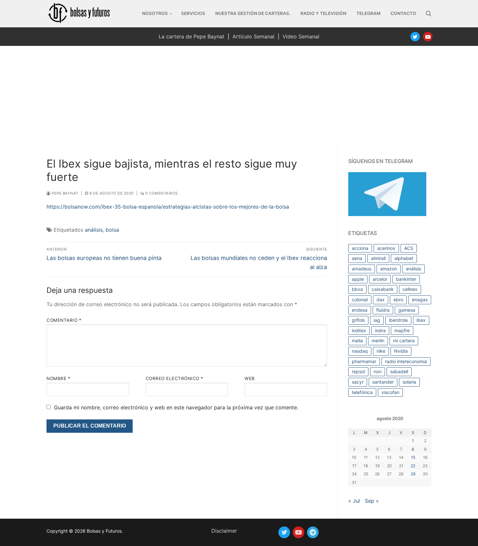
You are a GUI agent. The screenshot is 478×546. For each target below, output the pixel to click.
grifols (358, 320)
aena (357, 258)
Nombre (58, 378)
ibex (421, 320)
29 (413, 473)
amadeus (361, 268)
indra (380, 330)
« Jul (354, 501)
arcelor (380, 279)
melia (357, 340)
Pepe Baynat (64, 193)
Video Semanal (301, 36)
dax (381, 299)
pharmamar (364, 361)
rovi (377, 371)
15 (413, 457)
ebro (398, 299)
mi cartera (404, 340)
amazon (388, 268)
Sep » (372, 501)
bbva (357, 289)
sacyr (358, 382)
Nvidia (401, 351)
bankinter (406, 279)
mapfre (402, 330)
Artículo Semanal (253, 36)
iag (377, 320)
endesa (359, 310)
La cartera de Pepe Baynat (191, 36)
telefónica (362, 392)
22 (413, 465)
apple (358, 279)
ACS (408, 248)
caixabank (383, 289)
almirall (378, 258)
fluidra (383, 310)
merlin (378, 340)
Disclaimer (224, 530)
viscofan (390, 392)
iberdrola (398, 320)
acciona (360, 248)
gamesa (406, 310)
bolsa (112, 229)
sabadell (399, 371)
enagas (420, 299)
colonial (360, 299)
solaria (409, 382)
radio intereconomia (406, 361)
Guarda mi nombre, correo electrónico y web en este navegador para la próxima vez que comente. (176, 407)
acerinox (386, 248)
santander (383, 382)
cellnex (410, 289)
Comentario (63, 320)
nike (381, 351)
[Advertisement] (239, 94)
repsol (358, 371)
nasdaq (360, 351)
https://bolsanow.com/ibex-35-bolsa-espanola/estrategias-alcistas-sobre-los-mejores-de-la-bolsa (167, 206)
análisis (94, 229)
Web (250, 378)
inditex (359, 330)
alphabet (403, 258)
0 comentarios (161, 193)
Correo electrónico (174, 378)
